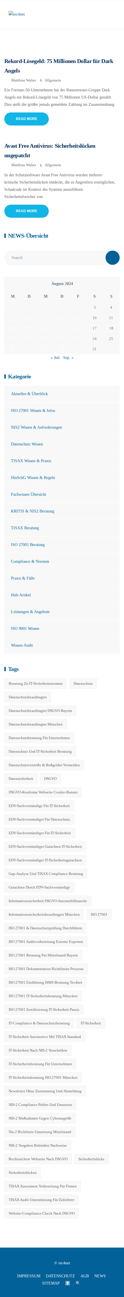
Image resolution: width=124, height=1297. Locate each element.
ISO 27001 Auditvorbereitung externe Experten (46, 941)
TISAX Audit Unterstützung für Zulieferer (41, 1200)
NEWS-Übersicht (28, 235)
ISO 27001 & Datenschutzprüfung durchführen (45, 928)
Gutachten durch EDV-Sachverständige (39, 887)
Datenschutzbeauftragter (28, 697)
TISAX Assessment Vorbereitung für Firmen (43, 1186)
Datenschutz (83, 683)
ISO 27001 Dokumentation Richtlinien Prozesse (46, 969)
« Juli (55, 358)
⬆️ (67, 1283)
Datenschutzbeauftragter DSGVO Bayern (40, 710)
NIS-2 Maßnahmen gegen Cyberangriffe (40, 1118)
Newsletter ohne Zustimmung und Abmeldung (45, 1091)
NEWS (100, 1276)
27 (29, 349)
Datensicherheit (21, 778)
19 (13, 338)
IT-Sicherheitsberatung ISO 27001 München (43, 1077)
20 (29, 338)
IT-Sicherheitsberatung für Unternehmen (40, 1064)
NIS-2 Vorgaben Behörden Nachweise (38, 1145)
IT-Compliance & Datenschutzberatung (39, 1023)
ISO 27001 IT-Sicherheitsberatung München (43, 996)
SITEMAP (51, 1283)
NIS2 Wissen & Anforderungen (36, 427)
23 (78, 338)
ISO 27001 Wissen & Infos (33, 410)
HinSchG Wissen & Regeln (33, 477)
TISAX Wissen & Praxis (31, 461)
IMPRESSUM (28, 1276)
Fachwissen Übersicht (28, 494)
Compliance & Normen (30, 561)
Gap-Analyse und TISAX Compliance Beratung (46, 874)
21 (46, 338)
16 (78, 328)
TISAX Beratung (25, 528)
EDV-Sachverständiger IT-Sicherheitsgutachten (45, 860)
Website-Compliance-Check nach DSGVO (42, 1213)
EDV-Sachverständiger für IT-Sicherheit (40, 833)
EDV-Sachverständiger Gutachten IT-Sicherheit (45, 846)
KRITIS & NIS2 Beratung (32, 511)
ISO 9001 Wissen (25, 628)
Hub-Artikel (21, 595)
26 (13, 349)
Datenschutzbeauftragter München (36, 724)
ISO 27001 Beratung (28, 545)
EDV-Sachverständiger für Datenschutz (39, 819)
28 (46, 349)
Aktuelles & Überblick (29, 394)
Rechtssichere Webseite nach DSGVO (38, 1159)
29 (62, 349)
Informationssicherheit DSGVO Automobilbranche (48, 901)
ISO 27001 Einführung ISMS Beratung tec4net (45, 982)
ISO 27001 (99, 914)
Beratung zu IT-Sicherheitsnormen (36, 683)
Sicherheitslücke (91, 1159)
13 (29, 328)
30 (78, 349)
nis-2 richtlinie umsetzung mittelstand (40, 1132)
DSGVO (50, 778)
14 (46, 328)
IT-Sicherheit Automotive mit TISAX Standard (45, 1037)
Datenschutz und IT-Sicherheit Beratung (40, 751)
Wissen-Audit (22, 645)
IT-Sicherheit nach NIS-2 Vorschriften (38, 1050)
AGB (84, 1276)
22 (62, 338)
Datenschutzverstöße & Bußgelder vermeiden (44, 765)
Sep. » (68, 358)
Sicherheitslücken (23, 1172)
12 (13, 328)
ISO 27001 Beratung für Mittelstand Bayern (43, 955)
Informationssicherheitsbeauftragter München (44, 914)
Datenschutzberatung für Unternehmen (39, 738)
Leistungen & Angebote (30, 612)
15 (62, 328)
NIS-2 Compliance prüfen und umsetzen (40, 1104)
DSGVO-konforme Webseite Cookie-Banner (43, 792)
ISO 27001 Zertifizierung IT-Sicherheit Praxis (44, 1009)
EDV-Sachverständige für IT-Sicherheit (39, 806)
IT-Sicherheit (91, 1023)
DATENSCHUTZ (60, 1276)
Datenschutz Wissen (27, 444)
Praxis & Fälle (23, 578)
